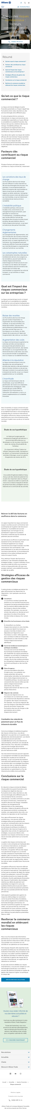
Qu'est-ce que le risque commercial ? (15, 61)
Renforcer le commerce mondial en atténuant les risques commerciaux (15, 84)
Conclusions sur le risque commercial (15, 80)
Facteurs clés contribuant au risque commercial (15, 65)
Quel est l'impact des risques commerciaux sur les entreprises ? (15, 71)
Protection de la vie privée (15, 1096)
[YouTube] (15, 1074)
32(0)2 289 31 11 (16, 1100)
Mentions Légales (15, 1092)
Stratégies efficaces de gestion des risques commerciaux (15, 76)
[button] (21, 3)
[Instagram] (21, 1074)
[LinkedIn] (10, 1074)
